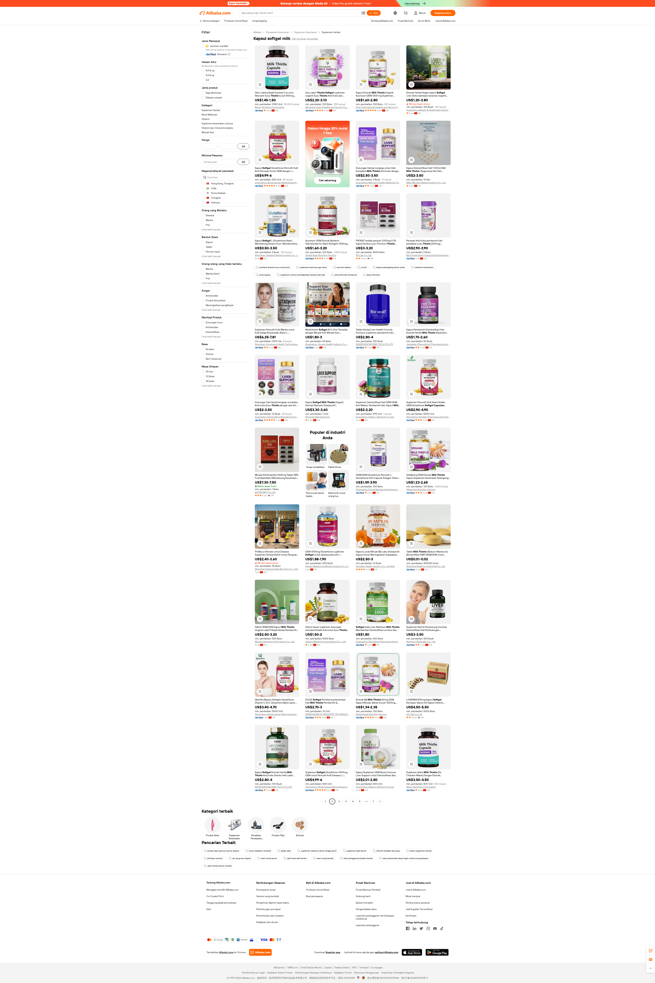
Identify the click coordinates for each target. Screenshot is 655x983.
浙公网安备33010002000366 (383, 978)
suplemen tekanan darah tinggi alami (319, 851)
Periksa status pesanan (418, 902)
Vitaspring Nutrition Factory (420, 489)
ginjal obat (286, 851)
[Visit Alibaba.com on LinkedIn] (414, 928)
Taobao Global (341, 967)
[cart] (406, 13)
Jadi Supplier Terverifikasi (419, 909)
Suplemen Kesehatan (305, 32)
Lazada (327, 967)
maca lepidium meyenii (260, 851)
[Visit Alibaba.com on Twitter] (421, 928)
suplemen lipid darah (356, 851)
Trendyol (363, 967)
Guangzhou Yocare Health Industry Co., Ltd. (327, 344)
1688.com (292, 967)
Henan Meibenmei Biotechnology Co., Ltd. (327, 566)
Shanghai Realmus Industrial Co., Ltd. (425, 566)
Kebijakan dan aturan (267, 922)
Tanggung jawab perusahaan (221, 902)
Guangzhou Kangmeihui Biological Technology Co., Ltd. (277, 417)
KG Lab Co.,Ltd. (364, 255)
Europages (377, 967)
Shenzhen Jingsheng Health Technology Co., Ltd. (277, 344)
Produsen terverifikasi (317, 889)
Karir (208, 909)
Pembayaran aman (266, 889)
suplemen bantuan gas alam (313, 267)
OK (243, 146)
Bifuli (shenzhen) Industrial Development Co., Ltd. (428, 255)
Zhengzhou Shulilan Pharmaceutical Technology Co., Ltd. (428, 417)
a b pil (363, 267)
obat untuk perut (269, 858)
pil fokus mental (214, 858)
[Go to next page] (380, 801)
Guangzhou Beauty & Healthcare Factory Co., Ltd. (428, 110)
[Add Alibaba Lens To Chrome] (260, 952)
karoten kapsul (344, 267)
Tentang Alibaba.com (218, 882)
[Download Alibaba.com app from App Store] (412, 952)
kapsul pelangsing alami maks (390, 267)
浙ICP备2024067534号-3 (414, 978)
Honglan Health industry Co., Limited (375, 566)
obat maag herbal (324, 858)
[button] (363, 13)
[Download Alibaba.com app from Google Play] (437, 952)
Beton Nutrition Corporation (270, 107)
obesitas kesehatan (424, 267)
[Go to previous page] (325, 801)
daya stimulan (373, 275)
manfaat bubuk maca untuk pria (274, 267)
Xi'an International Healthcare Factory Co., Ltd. (378, 107)
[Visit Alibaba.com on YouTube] (435, 928)
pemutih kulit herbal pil (346, 275)
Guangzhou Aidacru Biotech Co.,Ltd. (375, 417)
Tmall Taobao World (311, 967)
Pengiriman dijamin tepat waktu (272, 902)
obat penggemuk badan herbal (358, 858)
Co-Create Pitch (215, 896)
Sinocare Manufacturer (317, 417)
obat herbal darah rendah (219, 866)
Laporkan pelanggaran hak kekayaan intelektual (375, 917)
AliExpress (278, 967)
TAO (354, 967)
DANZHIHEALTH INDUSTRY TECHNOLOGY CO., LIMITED (327, 714)
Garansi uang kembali (267, 896)
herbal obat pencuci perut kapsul (223, 851)
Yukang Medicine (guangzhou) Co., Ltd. (325, 641)
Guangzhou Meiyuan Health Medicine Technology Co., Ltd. (378, 182)
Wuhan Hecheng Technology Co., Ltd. (275, 641)
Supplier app (333, 952)
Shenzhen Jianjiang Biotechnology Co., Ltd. (277, 255)
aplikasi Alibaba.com (386, 952)
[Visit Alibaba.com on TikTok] (442, 928)
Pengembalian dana (366, 909)
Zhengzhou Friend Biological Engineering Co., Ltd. (378, 489)
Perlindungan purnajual (268, 909)
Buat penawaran (314, 896)
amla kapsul (265, 275)
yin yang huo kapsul (241, 858)
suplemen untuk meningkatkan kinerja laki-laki (302, 275)
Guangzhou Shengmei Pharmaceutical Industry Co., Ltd (378, 641)
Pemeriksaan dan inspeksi (269, 915)
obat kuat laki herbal (297, 858)
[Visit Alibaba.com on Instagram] (428, 928)
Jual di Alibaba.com (416, 889)
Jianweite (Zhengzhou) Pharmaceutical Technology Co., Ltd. (428, 344)
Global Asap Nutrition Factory (320, 255)
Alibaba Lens (226, 952)
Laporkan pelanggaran (367, 925)
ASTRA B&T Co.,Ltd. (265, 492)
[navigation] (225, 417)
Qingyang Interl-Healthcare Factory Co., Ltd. (327, 107)
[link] (650, 950)
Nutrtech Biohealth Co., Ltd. (421, 641)
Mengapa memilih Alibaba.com (222, 889)
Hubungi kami (363, 896)
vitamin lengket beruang (388, 851)
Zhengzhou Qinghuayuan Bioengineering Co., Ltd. (277, 182)
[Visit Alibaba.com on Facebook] (408, 928)
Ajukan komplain (364, 902)
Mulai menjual (413, 896)
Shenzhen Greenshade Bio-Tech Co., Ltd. (276, 569)
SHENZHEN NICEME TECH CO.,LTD (374, 344)
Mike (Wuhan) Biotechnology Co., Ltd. (426, 182)
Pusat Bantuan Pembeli (368, 889)
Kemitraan (411, 915)
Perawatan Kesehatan (277, 32)
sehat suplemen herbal (421, 851)
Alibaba (257, 32)
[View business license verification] (358, 978)
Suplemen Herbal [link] (331, 32)
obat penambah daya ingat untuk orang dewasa (405, 858)
